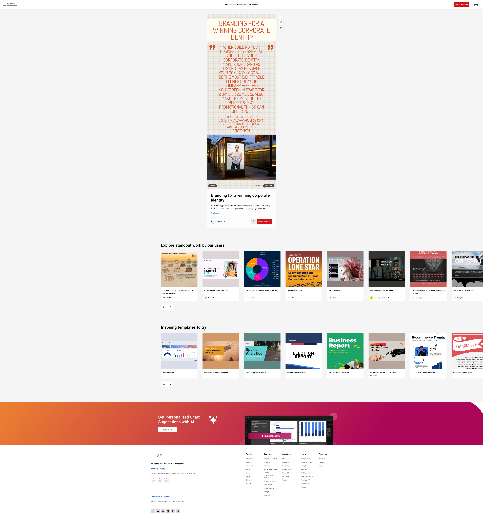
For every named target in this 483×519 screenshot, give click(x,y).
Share (213, 186)
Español (174, 501)
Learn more (167, 430)
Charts (248, 473)
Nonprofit (285, 473)
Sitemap (303, 487)
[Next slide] (169, 307)
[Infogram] (10, 4)
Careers (321, 462)
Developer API (305, 480)
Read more (215, 213)
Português (167, 501)
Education (285, 476)
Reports (248, 462)
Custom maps (269, 488)
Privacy (162, 469)
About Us (322, 459)
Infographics (250, 459)
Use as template (461, 4)
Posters (248, 483)
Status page (305, 483)
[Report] (281, 28)
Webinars (304, 469)
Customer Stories (306, 462)
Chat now (167, 496)
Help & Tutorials (306, 459)
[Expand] (281, 16)
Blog (320, 466)
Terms (154, 469)
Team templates (269, 481)
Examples (304, 466)
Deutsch (160, 501)
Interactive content (270, 459)
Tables (248, 476)
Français (181, 501)
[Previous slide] (164, 307)
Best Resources (306, 473)
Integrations (268, 492)
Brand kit (267, 466)
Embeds (267, 462)
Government (286, 469)
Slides (248, 480)
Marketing (285, 462)
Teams (284, 480)
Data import (268, 485)
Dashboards (250, 466)
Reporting (285, 466)
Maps (248, 469)
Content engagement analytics (268, 475)
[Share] (281, 22)
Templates (267, 495)
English (153, 501)
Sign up (475, 5)
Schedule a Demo (307, 476)
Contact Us (155, 496)
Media (284, 459)
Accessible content (270, 469)
